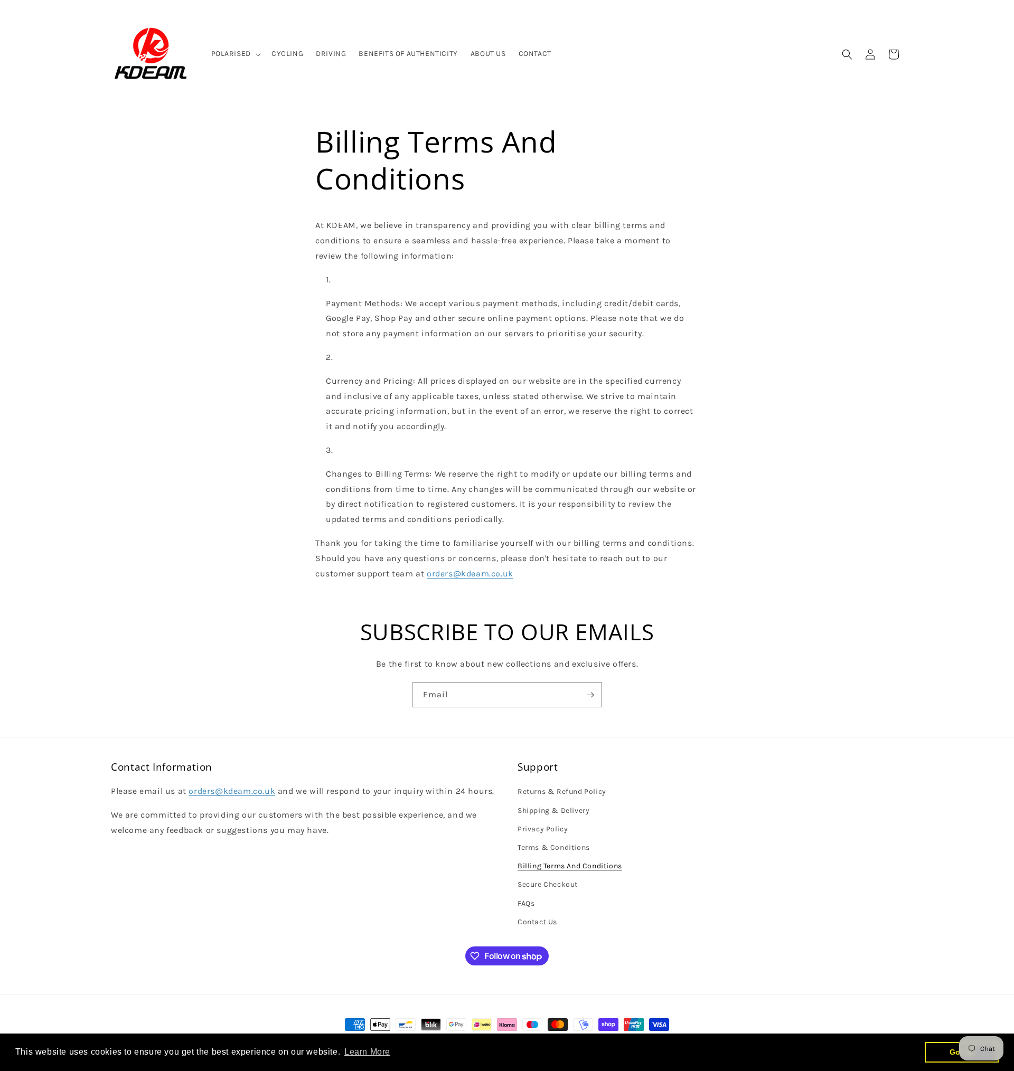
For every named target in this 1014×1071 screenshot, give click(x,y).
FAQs (526, 902)
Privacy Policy (543, 828)
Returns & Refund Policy (562, 791)
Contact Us (537, 921)
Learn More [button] (367, 1051)
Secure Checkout (548, 884)
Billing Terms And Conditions (570, 865)
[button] (235, 54)
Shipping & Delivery (553, 809)
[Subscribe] (590, 695)
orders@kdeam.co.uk (470, 573)
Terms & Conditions (554, 846)
